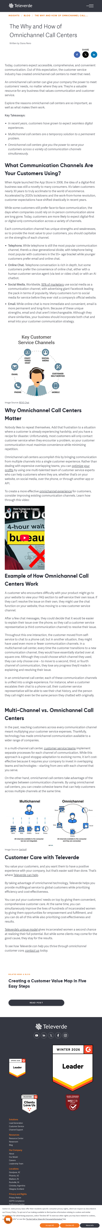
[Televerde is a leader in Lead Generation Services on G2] (17, 1068)
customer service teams (60, 748)
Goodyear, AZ (14, 1172)
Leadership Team (16, 1164)
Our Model (13, 1157)
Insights (14, 15)
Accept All (50, 1225)
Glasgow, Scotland (16, 1189)
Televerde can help (26, 875)
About (11, 1154)
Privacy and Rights (18, 1194)
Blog (27, 15)
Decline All (70, 1225)
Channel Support (16, 1130)
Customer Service (16, 1126)
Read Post (36, 1003)
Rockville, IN (14, 1182)
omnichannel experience (55, 491)
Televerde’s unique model (21, 929)
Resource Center (16, 1138)
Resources (14, 1135)
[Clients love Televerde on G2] (29, 1104)
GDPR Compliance (16, 1201)
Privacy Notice (15, 1198)
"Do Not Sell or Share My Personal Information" (44, 1219)
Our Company (15, 1150)
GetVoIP (23, 849)
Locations (14, 1169)
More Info (90, 1225)
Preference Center (17, 1204)
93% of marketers (52, 284)
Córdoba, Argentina (17, 1186)
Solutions (13, 1119)
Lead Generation (16, 1123)
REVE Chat (24, 402)
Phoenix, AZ (14, 1176)
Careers (12, 1160)
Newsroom (13, 1142)
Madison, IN (14, 1179)
